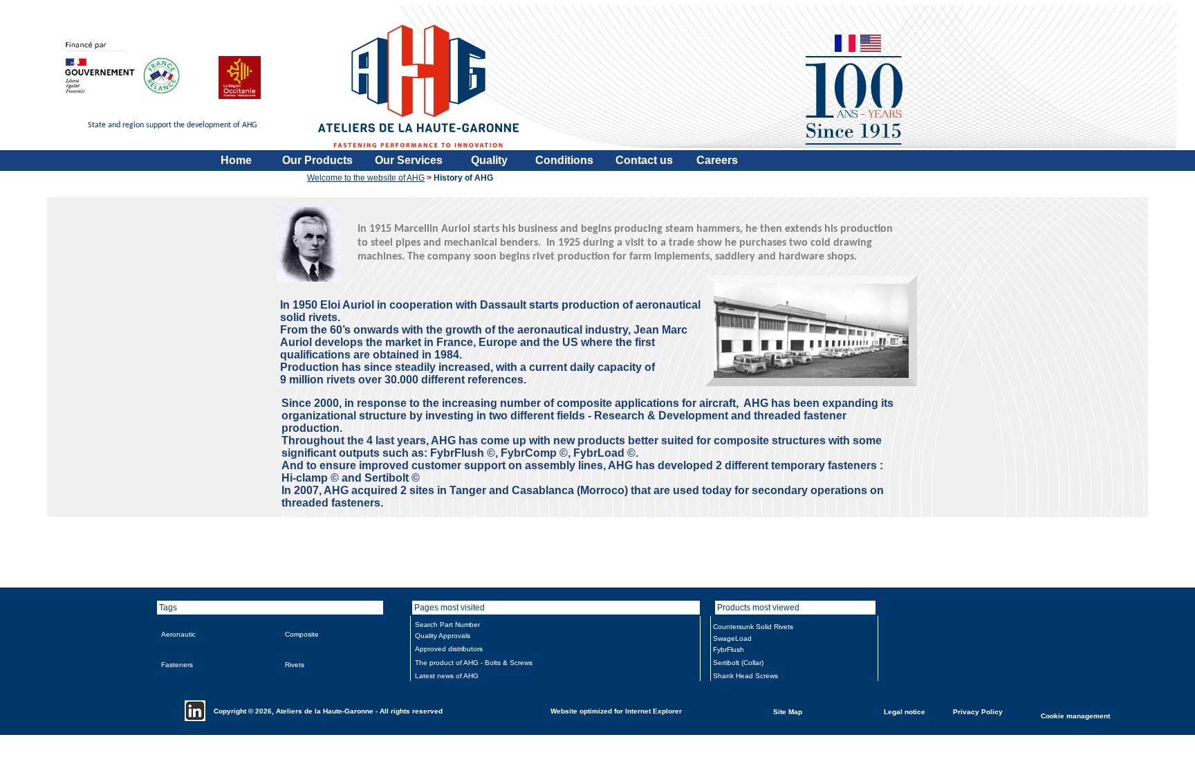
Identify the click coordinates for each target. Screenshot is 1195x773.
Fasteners (177, 665)
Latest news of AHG (447, 676)
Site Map (787, 711)
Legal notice (904, 711)
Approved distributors (449, 649)
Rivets (294, 665)
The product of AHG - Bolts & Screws (473, 662)
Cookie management (1075, 715)
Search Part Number (447, 624)
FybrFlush (728, 649)
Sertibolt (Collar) (738, 662)
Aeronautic (178, 634)
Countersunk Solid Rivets (753, 626)
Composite (302, 634)
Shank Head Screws (745, 676)
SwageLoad (732, 638)
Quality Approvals (442, 635)
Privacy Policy (978, 711)
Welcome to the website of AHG (366, 178)
